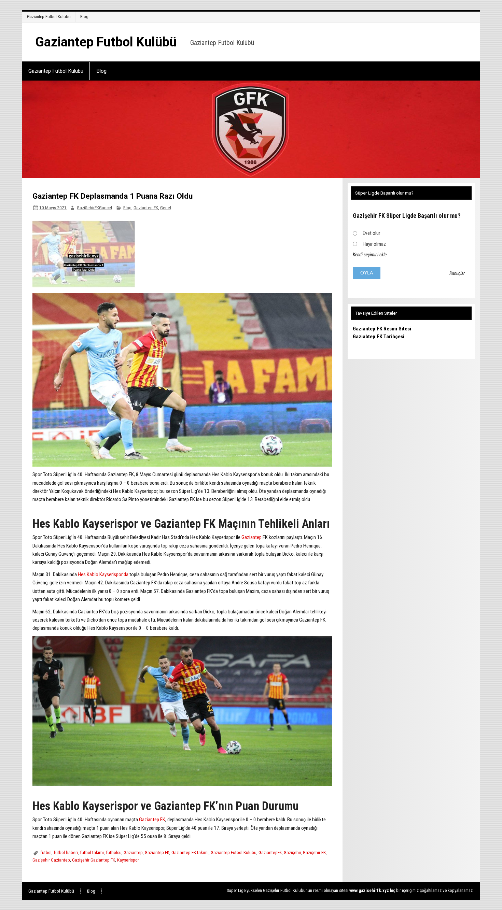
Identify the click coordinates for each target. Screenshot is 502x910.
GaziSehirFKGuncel (94, 207)
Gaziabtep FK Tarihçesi (378, 336)
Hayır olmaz (374, 244)
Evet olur (371, 233)
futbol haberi (66, 852)
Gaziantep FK (146, 207)
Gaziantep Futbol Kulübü (49, 16)
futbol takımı (92, 852)
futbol (46, 852)
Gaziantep (252, 537)
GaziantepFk (270, 852)
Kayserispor (128, 860)
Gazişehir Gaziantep (51, 860)
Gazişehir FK (314, 852)
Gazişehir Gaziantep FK (93, 860)
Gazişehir (292, 852)
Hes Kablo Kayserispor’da (103, 574)
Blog (84, 16)
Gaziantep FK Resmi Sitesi (382, 329)
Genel (165, 207)
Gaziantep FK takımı (190, 852)
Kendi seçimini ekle (370, 254)
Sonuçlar (457, 273)
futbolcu (114, 852)
